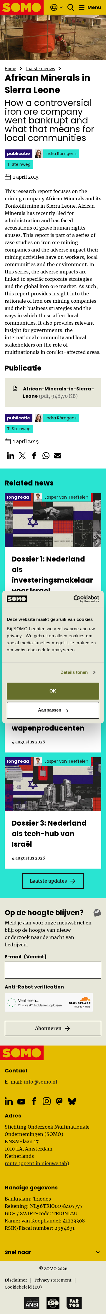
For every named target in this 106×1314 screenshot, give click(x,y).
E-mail (26, 956)
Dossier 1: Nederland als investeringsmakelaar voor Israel (52, 574)
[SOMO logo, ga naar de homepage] (22, 7)
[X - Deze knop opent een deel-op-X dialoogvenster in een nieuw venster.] (22, 455)
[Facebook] (34, 1101)
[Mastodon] (59, 1101)
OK (52, 690)
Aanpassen (49, 709)
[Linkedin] (9, 1101)
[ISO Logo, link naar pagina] (53, 1303)
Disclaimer (16, 1280)
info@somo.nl (40, 1082)
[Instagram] (47, 1101)
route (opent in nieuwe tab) (37, 1163)
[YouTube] (21, 1102)
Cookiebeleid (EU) (23, 1287)
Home (10, 68)
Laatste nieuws (40, 68)
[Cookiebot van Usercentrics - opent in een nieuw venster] (74, 599)
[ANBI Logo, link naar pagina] (31, 1303)
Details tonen (74, 672)
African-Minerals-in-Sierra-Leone (58, 392)
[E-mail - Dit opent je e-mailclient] (58, 455)
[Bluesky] (72, 1101)
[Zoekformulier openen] (70, 7)
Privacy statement (53, 1280)
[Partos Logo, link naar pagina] (74, 1303)
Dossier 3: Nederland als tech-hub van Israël (49, 833)
